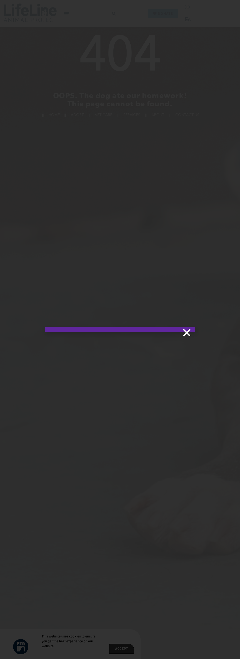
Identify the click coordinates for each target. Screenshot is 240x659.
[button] (186, 332)
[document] (120, 329)
